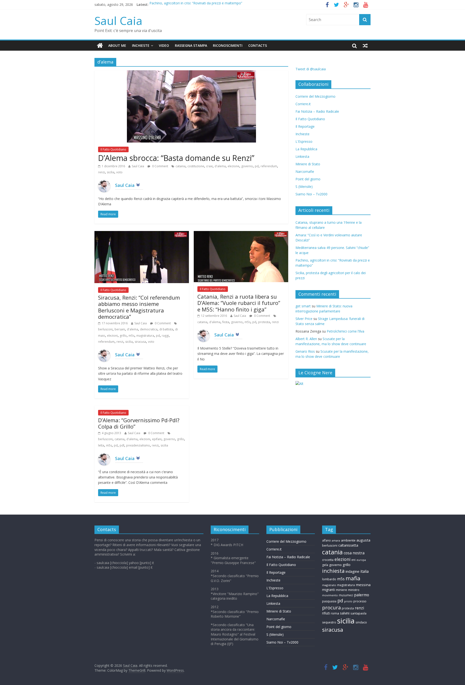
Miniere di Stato (307, 164)
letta (101, 445)
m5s (131, 336)
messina (363, 584)
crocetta (327, 560)
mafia (353, 578)
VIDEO (164, 45)
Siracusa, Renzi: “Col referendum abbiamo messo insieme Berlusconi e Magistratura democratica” (139, 307)
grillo (123, 336)
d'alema (220, 166)
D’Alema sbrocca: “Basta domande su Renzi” (176, 158)
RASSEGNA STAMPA (191, 45)
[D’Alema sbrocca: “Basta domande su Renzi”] (191, 73)
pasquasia (329, 601)
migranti (328, 589)
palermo (361, 594)
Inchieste (302, 134)
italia (364, 571)
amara (336, 540)
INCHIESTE (140, 45)
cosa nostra (354, 553)
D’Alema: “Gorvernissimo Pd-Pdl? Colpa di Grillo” (138, 423)
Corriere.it (303, 104)
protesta (264, 322)
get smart (303, 306)
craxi (209, 166)
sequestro (329, 622)
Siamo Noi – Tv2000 (311, 194)
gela (325, 565)
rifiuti (326, 613)
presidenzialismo (138, 445)
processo (359, 601)
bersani (120, 329)
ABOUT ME (117, 45)
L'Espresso (303, 141)
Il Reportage (305, 126)
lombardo (329, 579)
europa (361, 560)
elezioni (112, 336)
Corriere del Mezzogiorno (315, 96)
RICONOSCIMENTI (227, 45)
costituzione (195, 166)
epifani (157, 439)
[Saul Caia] (99, 45)
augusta (363, 540)
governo (247, 166)
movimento (330, 595)
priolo (348, 601)
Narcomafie (304, 171)
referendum (269, 166)
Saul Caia (118, 20)
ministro (353, 590)
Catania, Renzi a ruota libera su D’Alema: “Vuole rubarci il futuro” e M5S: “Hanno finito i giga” (238, 303)
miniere (341, 590)
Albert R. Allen (306, 338)
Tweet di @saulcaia (310, 69)
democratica (148, 329)
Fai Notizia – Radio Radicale (317, 111)
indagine (352, 571)
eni (353, 560)
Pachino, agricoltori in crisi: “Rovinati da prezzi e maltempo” (195, 4)
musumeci (346, 595)
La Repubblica (306, 149)
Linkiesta (302, 156)
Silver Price (303, 318)
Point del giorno (307, 179)
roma (335, 613)
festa (225, 322)
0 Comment (159, 166)
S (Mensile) (304, 186)
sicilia (110, 172)
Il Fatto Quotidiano (113, 149)
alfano (326, 540)
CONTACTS (257, 45)
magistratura (145, 336)
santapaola (358, 613)
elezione (233, 166)
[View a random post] (365, 45)
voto (119, 172)
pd (257, 166)
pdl (122, 445)
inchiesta (333, 570)
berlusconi (105, 329)
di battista (166, 329)
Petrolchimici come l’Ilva (345, 331)
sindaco (361, 622)
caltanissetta (348, 545)
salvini (344, 613)
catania (181, 166)
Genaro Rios (305, 351)
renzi (101, 172)
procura (331, 607)
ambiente (348, 540)
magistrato (329, 585)
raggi (165, 336)
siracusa (140, 342)
